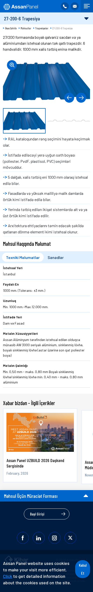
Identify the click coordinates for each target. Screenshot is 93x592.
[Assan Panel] (20, 6)
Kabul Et (83, 569)
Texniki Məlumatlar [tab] (23, 257)
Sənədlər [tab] (56, 257)
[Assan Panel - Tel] (65, 6)
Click (7, 576)
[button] (69, 98)
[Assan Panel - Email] (75, 6)
